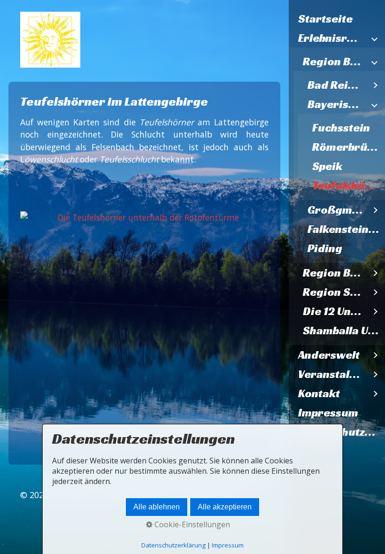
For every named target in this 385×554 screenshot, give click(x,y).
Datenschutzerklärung (173, 545)
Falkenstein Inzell (346, 229)
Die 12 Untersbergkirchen (334, 311)
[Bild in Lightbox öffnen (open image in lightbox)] (144, 325)
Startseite (325, 19)
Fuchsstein (341, 128)
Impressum (328, 413)
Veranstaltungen (332, 374)
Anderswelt (329, 355)
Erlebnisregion (332, 38)
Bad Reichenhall (337, 85)
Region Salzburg (334, 292)
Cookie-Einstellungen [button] (191, 524)
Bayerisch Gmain (337, 104)
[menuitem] (337, 19)
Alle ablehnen (156, 507)
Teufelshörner (348, 185)
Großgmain (337, 210)
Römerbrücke (348, 147)
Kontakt (319, 393)
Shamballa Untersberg (344, 330)
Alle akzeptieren (225, 507)
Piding (325, 248)
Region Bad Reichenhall (334, 61)
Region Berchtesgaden (334, 273)
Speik (327, 166)
